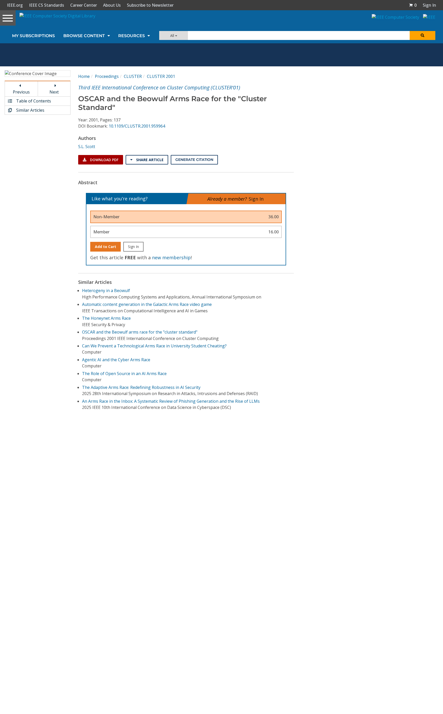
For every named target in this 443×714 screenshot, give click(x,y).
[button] (413, 5)
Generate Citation (194, 159)
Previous (21, 92)
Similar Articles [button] (29, 110)
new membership (171, 257)
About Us (112, 5)
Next (54, 92)
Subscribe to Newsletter (150, 5)
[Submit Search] (422, 35)
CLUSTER (133, 76)
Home (84, 76)
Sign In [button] (429, 5)
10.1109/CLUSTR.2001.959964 (137, 126)
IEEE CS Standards (46, 5)
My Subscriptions (33, 35)
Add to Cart (105, 246)
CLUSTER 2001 (161, 76)
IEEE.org (15, 5)
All (172, 35)
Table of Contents (33, 101)
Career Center (83, 5)
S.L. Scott (86, 146)
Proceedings (107, 76)
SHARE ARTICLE (149, 159)
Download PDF (103, 159)
